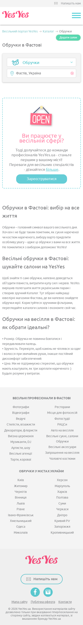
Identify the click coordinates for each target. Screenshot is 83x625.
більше (52, 169)
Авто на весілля (62, 430)
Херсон (62, 480)
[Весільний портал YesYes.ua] (15, 16)
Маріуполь (62, 486)
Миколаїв (21, 533)
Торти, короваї (20, 459)
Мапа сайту (19, 602)
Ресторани (62, 407)
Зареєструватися (41, 179)
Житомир (20, 486)
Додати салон (68, 37)
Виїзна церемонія (21, 436)
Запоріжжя (62, 527)
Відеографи (20, 413)
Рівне (21, 509)
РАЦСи (62, 424)
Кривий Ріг (62, 521)
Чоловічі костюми (62, 459)
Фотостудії (62, 419)
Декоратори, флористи (20, 430)
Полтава (62, 497)
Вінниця (21, 497)
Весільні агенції (20, 454)
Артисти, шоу (20, 448)
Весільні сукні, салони (62, 436)
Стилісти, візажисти (21, 424)
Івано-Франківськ (21, 515)
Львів (21, 503)
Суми (62, 503)
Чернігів (21, 492)
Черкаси (62, 509)
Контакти (65, 602)
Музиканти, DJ (20, 442)
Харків (62, 492)
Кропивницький (62, 533)
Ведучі (20, 419)
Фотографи (21, 407)
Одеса (20, 527)
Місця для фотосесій (62, 413)
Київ (20, 480)
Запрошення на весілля (62, 453)
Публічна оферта (43, 602)
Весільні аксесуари (62, 447)
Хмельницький (20, 521)
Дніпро (62, 515)
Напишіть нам (71, 3)
